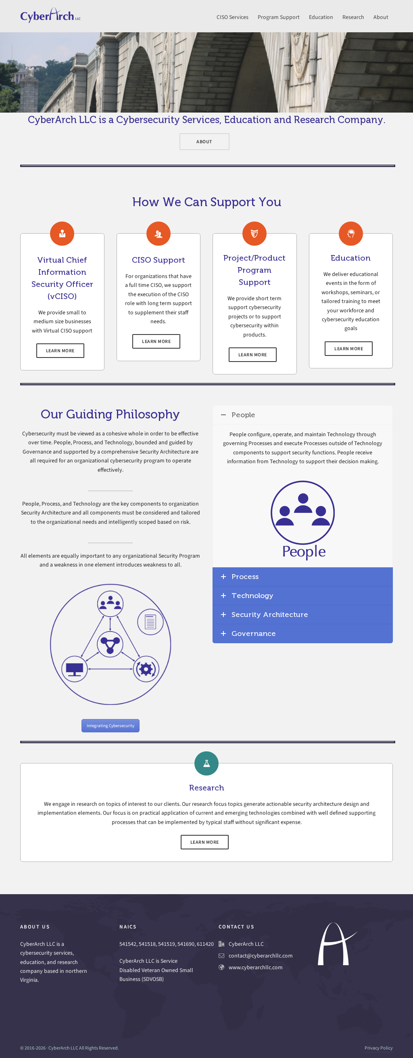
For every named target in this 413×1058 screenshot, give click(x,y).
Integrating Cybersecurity (110, 726)
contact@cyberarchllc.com (261, 956)
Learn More (60, 350)
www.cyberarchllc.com (256, 967)
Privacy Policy (379, 1048)
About (204, 141)
